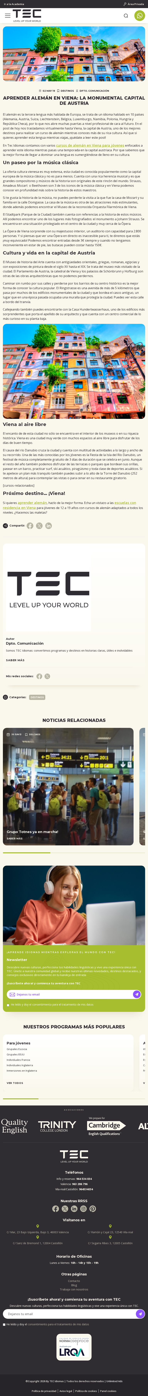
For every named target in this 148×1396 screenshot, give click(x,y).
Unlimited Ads (114, 1381)
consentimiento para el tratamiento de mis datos (62, 1004)
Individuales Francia (18, 1060)
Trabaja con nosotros (74, 1289)
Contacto (74, 1281)
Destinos (67, 90)
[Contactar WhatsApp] (139, 15)
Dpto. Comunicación (94, 90)
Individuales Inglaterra (20, 1065)
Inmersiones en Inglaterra (22, 1070)
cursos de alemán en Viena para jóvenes (90, 145)
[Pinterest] (92, 1208)
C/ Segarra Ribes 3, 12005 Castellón (110, 1243)
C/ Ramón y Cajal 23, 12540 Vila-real (110, 1232)
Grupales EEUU (15, 1054)
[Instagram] (83, 1208)
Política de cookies (86, 1391)
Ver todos (15, 1083)
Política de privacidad (44, 1391)
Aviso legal (66, 1391)
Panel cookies (108, 1391)
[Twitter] (65, 1208)
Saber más (15, 660)
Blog (74, 1285)
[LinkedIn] (74, 1208)
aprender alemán (32, 502)
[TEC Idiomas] (67, 15)
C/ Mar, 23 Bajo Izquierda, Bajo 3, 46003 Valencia (38, 1232)
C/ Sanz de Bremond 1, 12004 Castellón (38, 1243)
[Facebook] (55, 1208)
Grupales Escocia (17, 1049)
